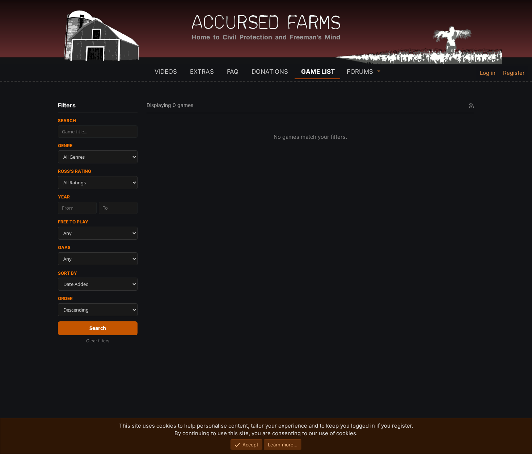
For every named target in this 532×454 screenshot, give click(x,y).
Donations (270, 71)
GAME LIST (318, 71)
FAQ (232, 71)
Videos (166, 71)
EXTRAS (202, 71)
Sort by (67, 273)
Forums (360, 71)
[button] (379, 71)
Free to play (73, 221)
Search (67, 120)
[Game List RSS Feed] (471, 105)
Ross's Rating (74, 171)
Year (64, 197)
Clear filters (97, 340)
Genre (65, 145)
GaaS (64, 247)
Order (65, 298)
